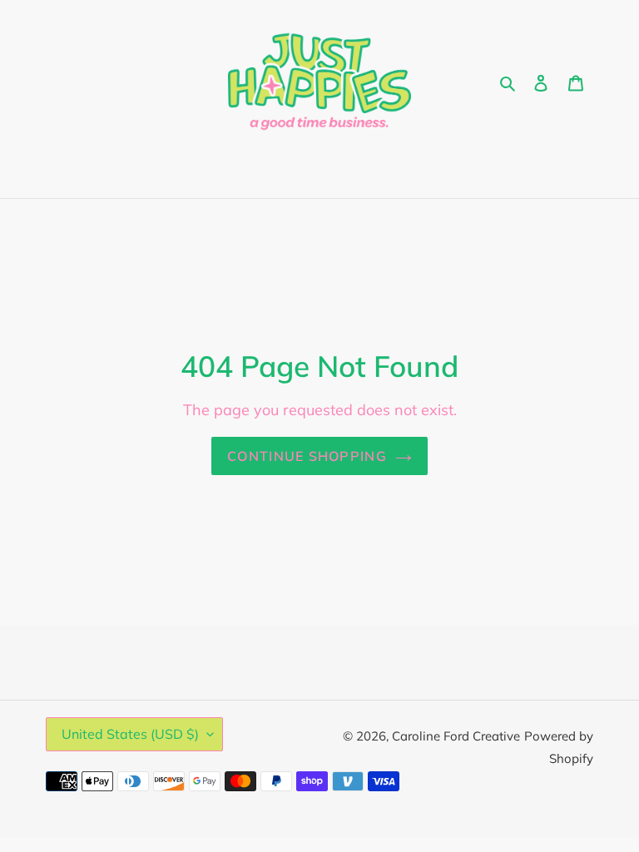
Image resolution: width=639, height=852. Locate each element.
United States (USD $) (130, 734)
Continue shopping (307, 456)
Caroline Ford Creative (456, 736)
